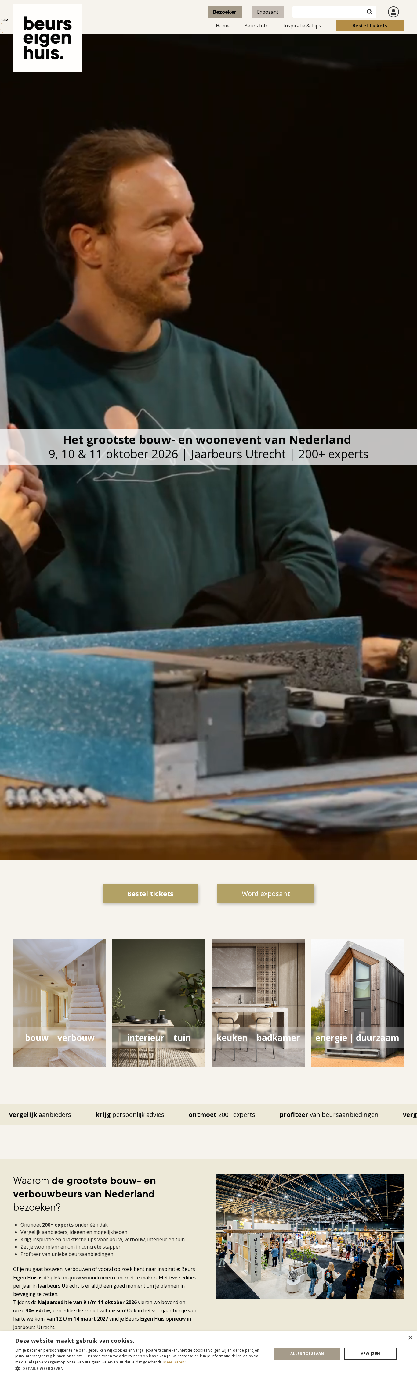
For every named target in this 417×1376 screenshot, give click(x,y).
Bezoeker (224, 12)
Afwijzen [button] (370, 1353)
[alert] (208, 1353)
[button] (139, 1368)
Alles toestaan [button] (307, 1353)
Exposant (267, 12)
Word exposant (266, 893)
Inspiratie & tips (302, 25)
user (393, 11)
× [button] (410, 1338)
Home (223, 25)
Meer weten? (174, 1362)
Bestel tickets (369, 25)
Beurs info (256, 25)
